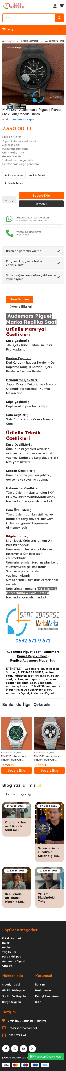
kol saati (23, 682)
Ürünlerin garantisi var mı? (23, 251)
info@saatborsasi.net (23, 1028)
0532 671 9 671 (33, 641)
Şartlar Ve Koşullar (14, 996)
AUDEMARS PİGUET (30, 672)
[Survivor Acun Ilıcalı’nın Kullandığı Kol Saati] (49, 822)
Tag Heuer (9, 952)
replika (18, 679)
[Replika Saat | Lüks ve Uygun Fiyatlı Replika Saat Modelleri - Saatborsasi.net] (14, 5)
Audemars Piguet (23, 119)
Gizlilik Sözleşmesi (14, 990)
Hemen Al (41, 204)
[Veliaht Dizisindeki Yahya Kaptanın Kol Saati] (49, 877)
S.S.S (38, 1002)
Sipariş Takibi (11, 984)
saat (33, 682)
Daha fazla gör (16, 794)
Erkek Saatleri (29, 41)
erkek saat (42, 675)
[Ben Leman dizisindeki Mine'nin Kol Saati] (16, 878)
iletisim (40, 984)
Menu (12, 30)
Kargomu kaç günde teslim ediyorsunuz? (24, 263)
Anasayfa (8, 41)
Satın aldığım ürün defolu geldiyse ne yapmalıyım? (31, 277)
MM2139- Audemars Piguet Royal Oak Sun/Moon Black (33, 688)
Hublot (6, 947)
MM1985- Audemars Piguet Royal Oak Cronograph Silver (46, 758)
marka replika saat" (19, 686)
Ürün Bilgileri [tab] (19, 299)
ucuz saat (44, 682)
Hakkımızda (43, 990)
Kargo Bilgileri (11, 1002)
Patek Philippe (11, 956)
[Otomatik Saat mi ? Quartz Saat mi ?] (16, 809)
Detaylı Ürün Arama (48, 996)
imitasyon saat (24, 675)
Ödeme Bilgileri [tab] (21, 306)
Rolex (6, 943)
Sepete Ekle (41, 195)
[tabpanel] (33, 504)
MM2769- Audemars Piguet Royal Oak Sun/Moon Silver (13, 758)
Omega (7, 965)
